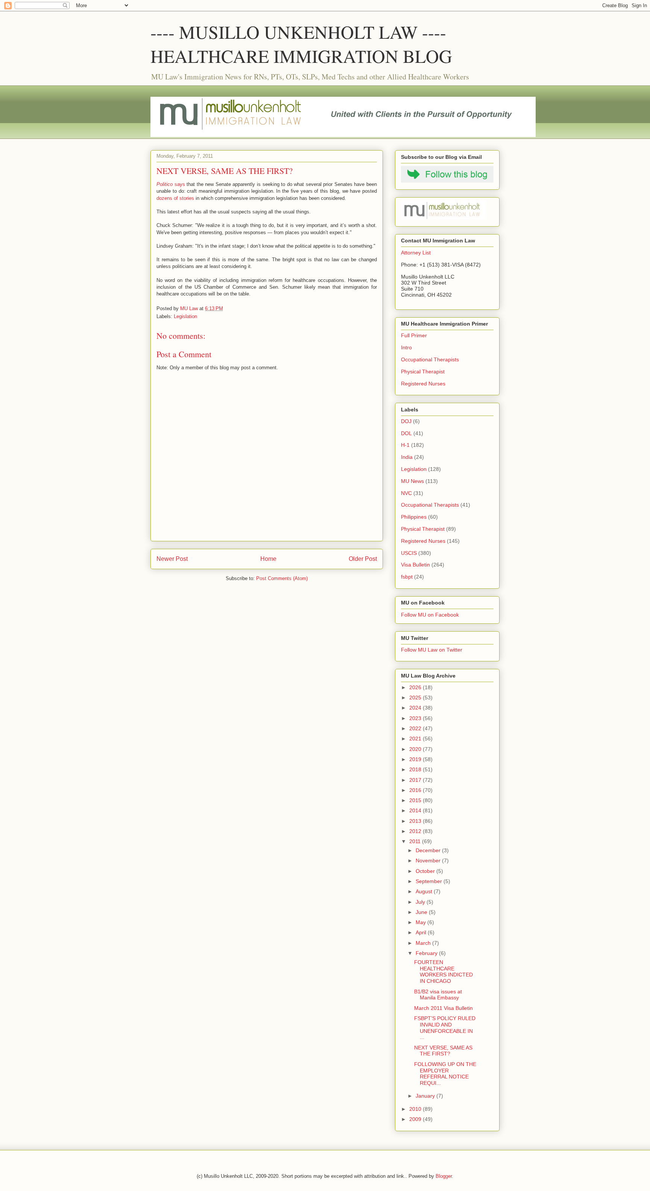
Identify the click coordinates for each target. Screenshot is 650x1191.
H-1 (405, 445)
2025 (416, 697)
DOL (406, 433)
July (421, 902)
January (426, 1096)
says (170, 184)
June (422, 912)
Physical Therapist (423, 372)
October (426, 871)
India (407, 457)
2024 (416, 708)
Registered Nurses (423, 384)
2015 (416, 800)
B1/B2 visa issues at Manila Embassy (438, 994)
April (422, 932)
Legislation (185, 316)
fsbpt (407, 577)
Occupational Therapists (430, 359)
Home (268, 559)
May (421, 922)
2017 (416, 780)
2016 (416, 790)
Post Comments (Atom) (282, 578)
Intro (406, 347)
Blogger (444, 1176)
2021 (416, 739)
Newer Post (172, 559)
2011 (415, 841)
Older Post (363, 559)
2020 (416, 749)
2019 (416, 759)
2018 (416, 769)
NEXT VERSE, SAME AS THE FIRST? (443, 1051)
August (425, 891)
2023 (416, 718)
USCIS (409, 553)
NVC (406, 493)
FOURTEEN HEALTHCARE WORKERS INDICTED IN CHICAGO (443, 971)
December (429, 850)
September (429, 881)
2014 (416, 810)
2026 (416, 687)
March (424, 943)
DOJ (406, 421)
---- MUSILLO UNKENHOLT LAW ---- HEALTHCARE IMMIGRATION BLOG (301, 44)
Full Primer (414, 335)
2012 (416, 831)
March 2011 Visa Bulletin (443, 1008)
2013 (416, 821)
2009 (416, 1119)
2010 (416, 1109)
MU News (412, 481)
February (427, 953)
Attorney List (416, 253)
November (429, 860)
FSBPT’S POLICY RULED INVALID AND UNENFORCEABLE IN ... (444, 1027)
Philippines (414, 517)
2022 (416, 728)
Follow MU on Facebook (430, 615)
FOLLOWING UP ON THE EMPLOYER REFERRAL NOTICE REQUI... (445, 1073)
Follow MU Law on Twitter (431, 650)
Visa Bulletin (415, 565)
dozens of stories (175, 198)
